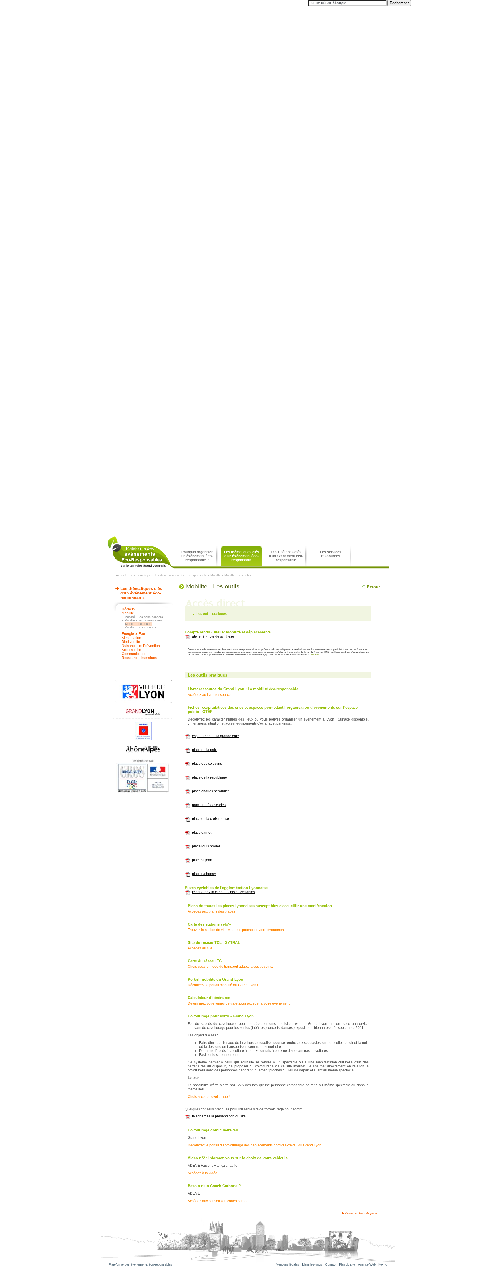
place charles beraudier (210, 791)
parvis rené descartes (209, 805)
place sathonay (204, 874)
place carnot (201, 832)
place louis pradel (206, 846)
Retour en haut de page (360, 1213)
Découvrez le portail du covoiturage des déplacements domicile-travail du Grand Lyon (254, 1145)
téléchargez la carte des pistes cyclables (223, 892)
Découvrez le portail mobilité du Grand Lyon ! (223, 985)
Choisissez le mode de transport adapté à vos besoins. (230, 967)
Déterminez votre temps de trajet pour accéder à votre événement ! (239, 1003)
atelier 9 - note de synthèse (213, 636)
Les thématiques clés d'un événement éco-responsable (168, 575)
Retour (373, 586)
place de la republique (209, 777)
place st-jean (202, 860)
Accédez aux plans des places (211, 911)
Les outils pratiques (211, 614)
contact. (315, 654)
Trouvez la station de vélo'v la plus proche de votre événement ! (237, 930)
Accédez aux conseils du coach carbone (219, 1201)
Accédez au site (200, 948)
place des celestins (207, 764)
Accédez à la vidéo (202, 1173)
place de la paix (204, 750)
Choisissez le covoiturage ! (209, 1097)
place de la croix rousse (210, 819)
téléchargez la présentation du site (219, 1116)
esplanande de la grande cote (215, 736)
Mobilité (215, 575)
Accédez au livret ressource (209, 695)
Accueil (121, 575)
